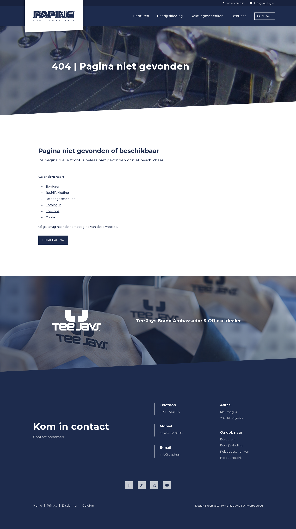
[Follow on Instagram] (154, 485)
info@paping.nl (171, 454)
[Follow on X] (142, 485)
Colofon (88, 505)
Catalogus (53, 205)
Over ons (52, 211)
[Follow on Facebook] (129, 485)
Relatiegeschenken (61, 199)
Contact (52, 217)
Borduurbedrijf (231, 457)
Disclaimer (69, 505)
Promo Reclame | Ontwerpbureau (241, 505)
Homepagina (53, 240)
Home (37, 505)
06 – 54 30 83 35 (171, 433)
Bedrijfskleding (57, 193)
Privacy (52, 505)
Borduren (53, 186)
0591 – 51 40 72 (170, 412)
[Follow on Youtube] (167, 485)
